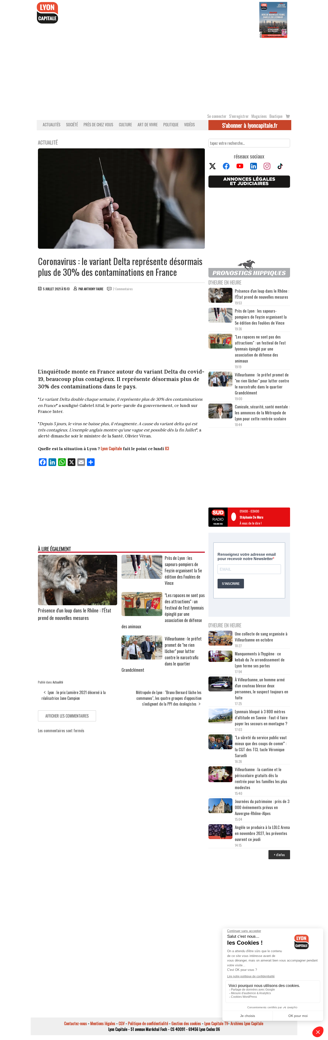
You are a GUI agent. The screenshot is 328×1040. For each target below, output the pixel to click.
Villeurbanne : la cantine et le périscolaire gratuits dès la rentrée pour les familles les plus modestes (261, 778)
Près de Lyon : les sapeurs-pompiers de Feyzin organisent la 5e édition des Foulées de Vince (183, 570)
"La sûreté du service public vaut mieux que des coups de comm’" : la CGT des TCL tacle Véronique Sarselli (261, 746)
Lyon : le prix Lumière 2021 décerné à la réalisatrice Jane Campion (74, 695)
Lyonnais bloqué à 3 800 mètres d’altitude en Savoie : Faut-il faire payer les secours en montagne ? (261, 717)
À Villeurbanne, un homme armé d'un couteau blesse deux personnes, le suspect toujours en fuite (261, 689)
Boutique (275, 116)
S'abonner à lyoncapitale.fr (250, 125)
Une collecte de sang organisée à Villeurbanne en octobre (261, 637)
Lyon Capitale (111, 448)
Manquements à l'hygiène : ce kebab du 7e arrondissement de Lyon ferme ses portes (260, 660)
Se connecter (216, 116)
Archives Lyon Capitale (247, 1023)
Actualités (51, 124)
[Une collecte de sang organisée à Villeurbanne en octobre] (220, 639)
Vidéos (189, 124)
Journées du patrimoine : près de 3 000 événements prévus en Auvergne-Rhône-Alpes (262, 807)
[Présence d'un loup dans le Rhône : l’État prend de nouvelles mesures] (77, 603)
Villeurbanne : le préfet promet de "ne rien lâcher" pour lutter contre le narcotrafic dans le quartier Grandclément (262, 384)
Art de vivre (148, 124)
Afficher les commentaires (67, 716)
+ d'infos (279, 854)
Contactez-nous (75, 1023)
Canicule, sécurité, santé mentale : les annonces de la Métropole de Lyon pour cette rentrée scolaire (262, 413)
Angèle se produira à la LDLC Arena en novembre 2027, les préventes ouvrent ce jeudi (262, 833)
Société (72, 124)
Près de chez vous (98, 124)
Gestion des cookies (186, 1023)
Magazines (259, 116)
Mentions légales (102, 1023)
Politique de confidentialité (148, 1023)
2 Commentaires (123, 288)
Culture (125, 124)
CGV (122, 1023)
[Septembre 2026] (273, 19)
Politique (170, 124)
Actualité (58, 682)
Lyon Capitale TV (216, 1023)
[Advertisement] (164, 74)
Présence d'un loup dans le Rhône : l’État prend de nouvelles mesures (74, 613)
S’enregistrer (239, 116)
